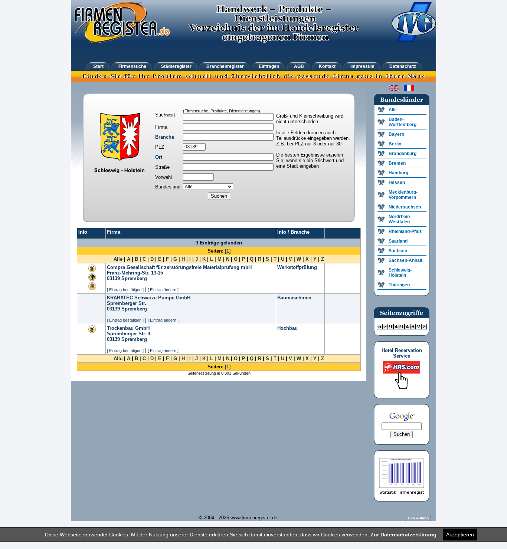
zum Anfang (418, 518)
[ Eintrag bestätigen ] (125, 289)
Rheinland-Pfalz (405, 231)
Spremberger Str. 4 (128, 333)
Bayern (396, 134)
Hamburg (398, 172)
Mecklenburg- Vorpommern (403, 195)
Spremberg (134, 278)
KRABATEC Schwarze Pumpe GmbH (148, 297)
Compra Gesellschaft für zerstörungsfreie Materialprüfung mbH (179, 267)
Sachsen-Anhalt (405, 260)
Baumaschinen (294, 297)
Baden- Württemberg (402, 122)
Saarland (398, 241)
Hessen (397, 182)
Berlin (395, 144)
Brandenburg (402, 153)
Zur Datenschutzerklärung (403, 535)
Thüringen (399, 284)
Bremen (397, 163)
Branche (164, 137)
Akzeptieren (460, 535)
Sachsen (398, 250)
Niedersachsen (405, 207)
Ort (158, 157)
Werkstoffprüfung (297, 267)
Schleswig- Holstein (400, 272)
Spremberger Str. (126, 303)
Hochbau (287, 328)
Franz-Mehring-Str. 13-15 (135, 273)
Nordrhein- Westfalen (400, 219)
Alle (118, 259)
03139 (113, 278)
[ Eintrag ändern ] (163, 289)
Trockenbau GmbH (128, 328)
